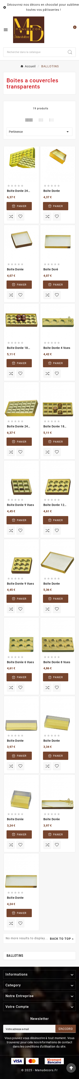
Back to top (60, 938)
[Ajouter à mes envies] (20, 687)
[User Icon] (63, 29)
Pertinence (39, 131)
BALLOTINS (15, 956)
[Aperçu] (24, 639)
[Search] (70, 52)
